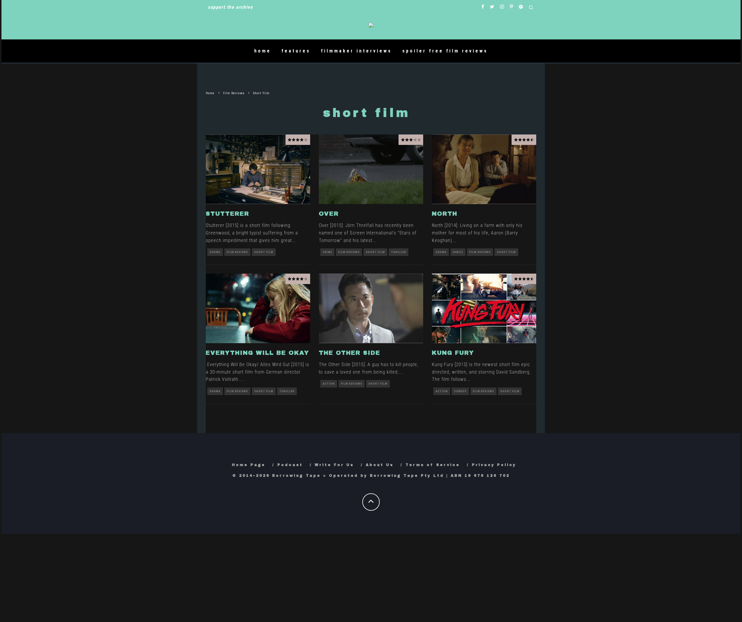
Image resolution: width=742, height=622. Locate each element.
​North (444, 213)
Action (329, 383)
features (295, 51)
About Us (380, 465)
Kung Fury (453, 353)
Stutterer (227, 213)
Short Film (263, 252)
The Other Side (349, 353)
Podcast (290, 465)
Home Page (248, 465)
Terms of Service (432, 465)
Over (329, 213)
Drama (215, 252)
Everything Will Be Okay (257, 353)
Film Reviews (237, 252)
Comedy (460, 391)
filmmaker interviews (356, 51)
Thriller (398, 252)
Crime (327, 252)
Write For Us (334, 465)
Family (458, 252)
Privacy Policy (494, 465)
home (262, 51)
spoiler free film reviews (445, 51)
